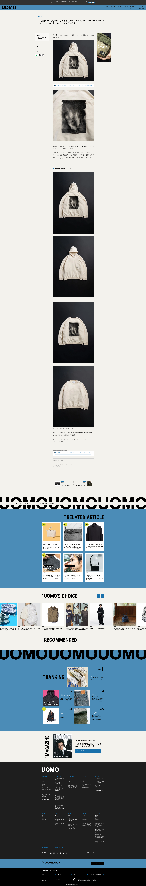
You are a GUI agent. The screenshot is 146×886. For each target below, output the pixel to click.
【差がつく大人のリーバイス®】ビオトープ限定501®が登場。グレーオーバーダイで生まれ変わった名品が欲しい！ (97, 699)
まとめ (44, 543)
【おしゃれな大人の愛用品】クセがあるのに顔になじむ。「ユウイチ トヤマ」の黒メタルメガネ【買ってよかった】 (72, 577)
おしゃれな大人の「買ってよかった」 (49, 573)
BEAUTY (106, 8)
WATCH (126, 6)
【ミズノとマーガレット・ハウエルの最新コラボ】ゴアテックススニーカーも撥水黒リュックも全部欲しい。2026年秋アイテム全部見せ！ (97, 717)
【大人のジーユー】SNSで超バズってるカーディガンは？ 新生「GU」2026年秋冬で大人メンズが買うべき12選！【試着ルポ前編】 (92, 629)
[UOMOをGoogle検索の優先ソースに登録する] (39, 55)
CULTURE (133, 8)
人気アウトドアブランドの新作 (66, 695)
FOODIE (126, 8)
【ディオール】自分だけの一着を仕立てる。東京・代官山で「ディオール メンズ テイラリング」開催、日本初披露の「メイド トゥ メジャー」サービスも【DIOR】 (72, 546)
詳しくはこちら (91, 2)
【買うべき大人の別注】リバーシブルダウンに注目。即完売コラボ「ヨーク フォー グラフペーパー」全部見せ (73, 454)
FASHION (106, 6)
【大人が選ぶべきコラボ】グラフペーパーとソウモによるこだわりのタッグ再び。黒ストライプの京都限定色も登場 (73, 85)
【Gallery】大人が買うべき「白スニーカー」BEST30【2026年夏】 (96, 678)
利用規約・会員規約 (58, 879)
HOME (3, 503)
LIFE (119, 8)
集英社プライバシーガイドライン (46, 879)
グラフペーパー (48, 27)
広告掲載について (44, 880)
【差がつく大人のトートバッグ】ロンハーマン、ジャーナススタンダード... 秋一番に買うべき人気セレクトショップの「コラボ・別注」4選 (51, 546)
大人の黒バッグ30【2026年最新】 (65, 716)
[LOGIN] (140, 7)
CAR (112, 8)
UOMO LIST (113, 6)
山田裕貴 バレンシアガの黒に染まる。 (18, 628)
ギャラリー (92, 676)
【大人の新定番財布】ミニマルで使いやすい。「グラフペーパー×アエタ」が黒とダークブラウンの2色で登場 (72, 452)
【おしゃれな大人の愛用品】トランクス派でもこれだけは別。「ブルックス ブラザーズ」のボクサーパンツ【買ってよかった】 (51, 577)
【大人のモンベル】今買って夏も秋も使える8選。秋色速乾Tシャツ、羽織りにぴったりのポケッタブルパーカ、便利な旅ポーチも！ (66, 699)
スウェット (42, 27)
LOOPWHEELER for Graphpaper (42, 38)
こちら (95, 880)
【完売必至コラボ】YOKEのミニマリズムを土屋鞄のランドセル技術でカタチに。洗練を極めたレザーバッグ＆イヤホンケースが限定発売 (94, 577)
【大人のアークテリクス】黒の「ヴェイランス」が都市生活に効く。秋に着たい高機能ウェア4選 (94, 546)
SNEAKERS (120, 6)
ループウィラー (54, 27)
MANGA (133, 6)
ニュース (40, 16)
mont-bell (62, 717)
